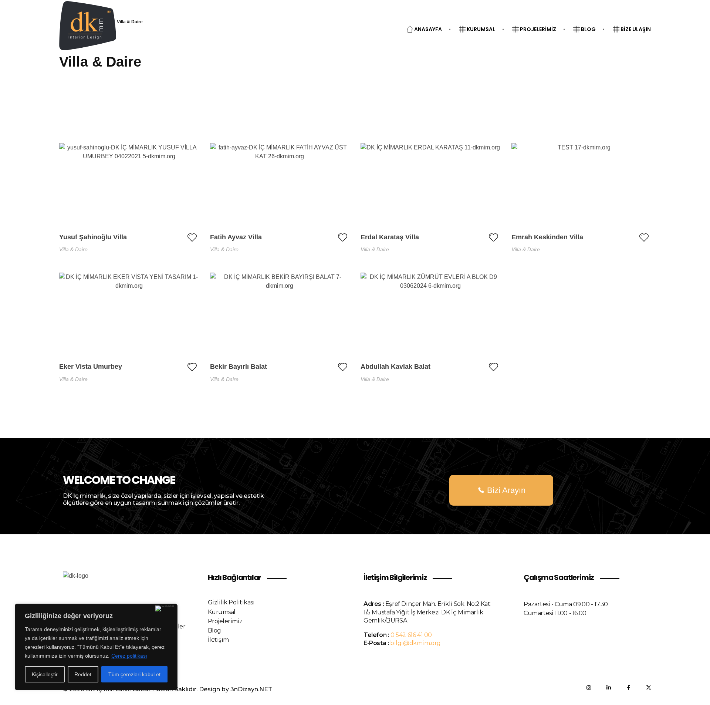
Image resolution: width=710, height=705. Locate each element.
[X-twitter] (648, 687)
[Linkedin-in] (608, 687)
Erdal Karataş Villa (390, 237)
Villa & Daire (73, 249)
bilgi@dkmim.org (415, 643)
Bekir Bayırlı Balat (238, 366)
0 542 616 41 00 (411, 634)
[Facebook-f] (628, 687)
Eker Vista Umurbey (90, 366)
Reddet (82, 674)
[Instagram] (588, 687)
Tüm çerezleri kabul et (134, 674)
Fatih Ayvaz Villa (236, 237)
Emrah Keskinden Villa (547, 237)
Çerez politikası (129, 656)
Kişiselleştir (45, 674)
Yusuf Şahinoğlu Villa (93, 237)
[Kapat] (164, 608)
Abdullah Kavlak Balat (395, 366)
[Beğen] (192, 237)
